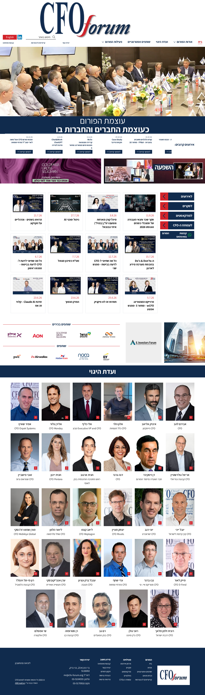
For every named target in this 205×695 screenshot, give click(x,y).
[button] (162, 152)
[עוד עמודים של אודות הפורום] (175, 42)
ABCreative (20, 683)
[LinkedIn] (19, 37)
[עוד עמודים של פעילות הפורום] (103, 42)
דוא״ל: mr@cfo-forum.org (77, 675)
